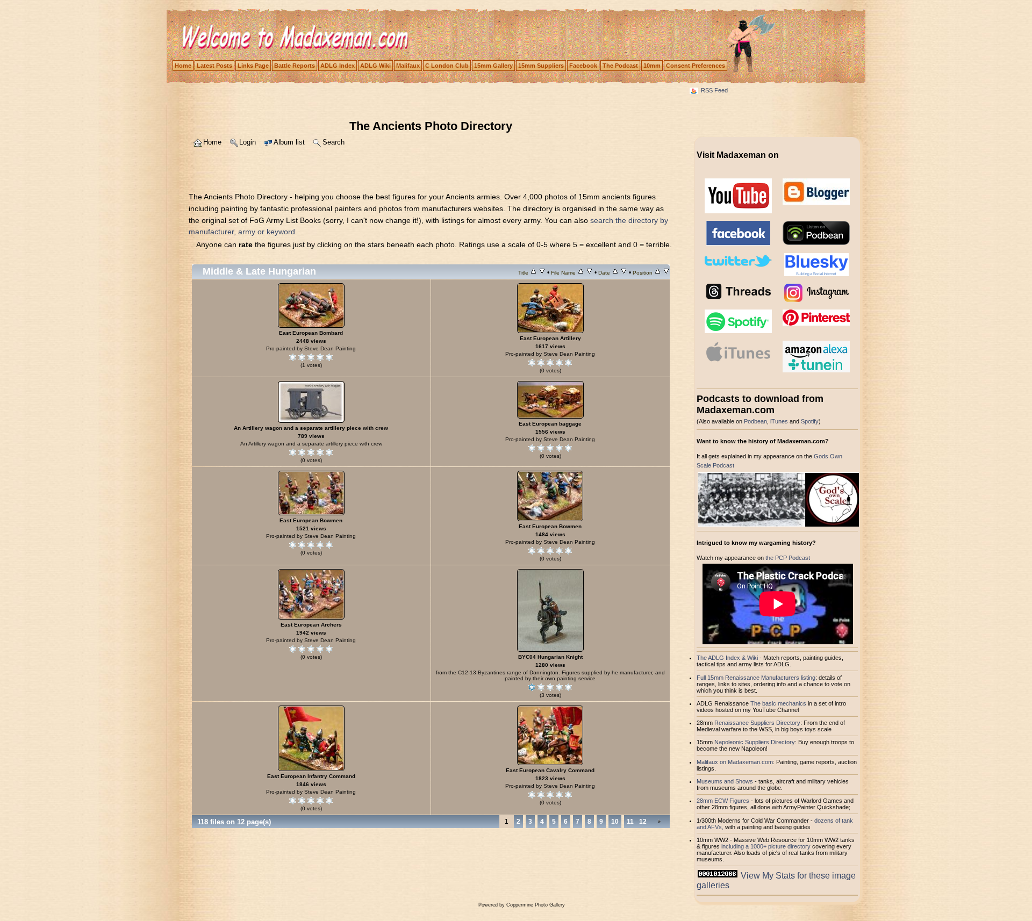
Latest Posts (214, 65)
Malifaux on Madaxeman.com (735, 762)
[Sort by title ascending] (533, 272)
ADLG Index (337, 65)
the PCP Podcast (787, 558)
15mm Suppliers (541, 65)
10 (615, 821)
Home (183, 65)
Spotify (810, 421)
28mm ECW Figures (723, 800)
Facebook (583, 65)
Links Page (253, 65)
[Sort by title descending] (542, 272)
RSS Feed (714, 90)
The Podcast (620, 65)
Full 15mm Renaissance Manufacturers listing (756, 677)
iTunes (779, 421)
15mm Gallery (493, 65)
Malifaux (408, 65)
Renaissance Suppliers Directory (757, 722)
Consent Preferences (695, 65)
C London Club (447, 65)
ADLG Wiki (375, 65)
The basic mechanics (779, 703)
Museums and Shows (725, 781)
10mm (652, 65)
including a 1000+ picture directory (766, 846)
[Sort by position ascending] (657, 272)
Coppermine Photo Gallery (535, 905)
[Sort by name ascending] (580, 272)
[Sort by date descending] (623, 272)
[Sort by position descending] (666, 272)
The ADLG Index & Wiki (727, 657)
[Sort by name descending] (589, 272)
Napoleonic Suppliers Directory (754, 742)
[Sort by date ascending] (615, 272)
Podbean (755, 421)
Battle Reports (294, 65)
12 (643, 821)
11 (630, 821)
